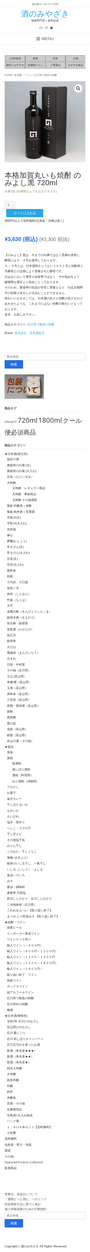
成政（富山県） (17, 729)
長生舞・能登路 (17, 623)
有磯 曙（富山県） (19, 682)
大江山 (11, 647)
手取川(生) (14, 517)
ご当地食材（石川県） (22, 904)
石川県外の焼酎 (17, 1004)
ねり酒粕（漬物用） (24, 781)
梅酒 (10, 1010)
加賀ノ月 (13, 588)
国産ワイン (14, 980)
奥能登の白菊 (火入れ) (21, 471)
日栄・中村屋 (16, 664)
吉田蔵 (11, 529)
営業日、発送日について (21, 1194)
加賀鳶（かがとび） (20, 629)
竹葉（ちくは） (17, 600)
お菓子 (11, 793)
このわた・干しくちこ (22, 851)
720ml (27, 420)
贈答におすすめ (15, 65)
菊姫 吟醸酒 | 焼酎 (19, 506)
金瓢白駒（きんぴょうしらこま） (29, 611)
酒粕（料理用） (21, 775)
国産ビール (14, 927)
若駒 (10, 711)
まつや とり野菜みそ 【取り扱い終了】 (33, 916)
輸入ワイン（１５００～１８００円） (32, 963)
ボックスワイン (17, 986)
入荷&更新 (15, 58)
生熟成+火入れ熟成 (20, 1115)
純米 (10, 1091)
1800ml (50, 420)
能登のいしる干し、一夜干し (26, 863)
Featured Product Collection (24, 1162)
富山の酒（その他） (20, 741)
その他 (9, 1156)
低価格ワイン (35, 65)
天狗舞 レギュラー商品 (27, 488)
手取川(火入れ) (17, 523)
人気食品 (55, 65)
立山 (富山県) (15, 676)
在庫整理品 (14, 1109)
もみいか (13, 810)
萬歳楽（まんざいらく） (23, 653)
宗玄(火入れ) (17, 564)
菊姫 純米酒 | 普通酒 (21, 512)
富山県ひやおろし (19, 1027)
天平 (10, 606)
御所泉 (11, 570)
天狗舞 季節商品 (22, 494)
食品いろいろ (16, 875)
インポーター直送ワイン (23, 933)
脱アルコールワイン (20, 992)
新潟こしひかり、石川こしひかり (29, 898)
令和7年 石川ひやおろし (23, 1021)
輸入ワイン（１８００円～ (25, 969)
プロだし (13, 787)
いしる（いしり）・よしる (25, 869)
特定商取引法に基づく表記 (23, 1204)
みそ (10, 881)
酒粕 (10, 758)
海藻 (10, 752)
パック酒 (13, 1121)
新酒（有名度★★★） (22, 1051)
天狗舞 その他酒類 (23, 500)
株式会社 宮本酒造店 (30, 333)
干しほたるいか (17, 804)
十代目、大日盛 (17, 582)
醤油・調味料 (16, 887)
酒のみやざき (45, 14)
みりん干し (14, 846)
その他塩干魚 (16, 840)
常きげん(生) (15, 547)
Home (8, 75)
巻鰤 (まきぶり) (17, 857)
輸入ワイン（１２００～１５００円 (31, 957)
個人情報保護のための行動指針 (26, 1209)
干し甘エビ (14, 834)
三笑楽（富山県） (19, 700)
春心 (10, 535)
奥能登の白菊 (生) (18, 465)
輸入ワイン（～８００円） (25, 945)
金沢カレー (14, 799)
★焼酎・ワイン (23, 75)
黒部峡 (11, 717)
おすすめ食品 (75, 65)
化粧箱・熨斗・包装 (18, 1144)
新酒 (35, 58)
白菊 (75, 58)
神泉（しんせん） (19, 594)
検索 (14, 364)
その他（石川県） (19, 670)
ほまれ (11, 658)
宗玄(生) (12, 559)
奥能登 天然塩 (16, 893)
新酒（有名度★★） (20, 1056)
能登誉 (11, 641)
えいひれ (13, 816)
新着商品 (11, 1168)
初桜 (10, 576)
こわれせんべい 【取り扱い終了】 (30, 910)
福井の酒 (13, 459)
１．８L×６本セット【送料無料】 (29, 1127)
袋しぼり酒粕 (19, 769)
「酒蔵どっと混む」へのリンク (26, 1199)
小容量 (11, 1133)
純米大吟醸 (14, 1068)
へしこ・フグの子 (19, 828)
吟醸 (10, 1086)
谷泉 (55, 58)
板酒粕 (15, 763)
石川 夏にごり (16, 1033)
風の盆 (11, 723)
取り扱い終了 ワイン (22, 975)
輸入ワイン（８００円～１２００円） (32, 951)
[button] (78, 88)
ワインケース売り (19, 939)
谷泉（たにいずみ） (20, 477)
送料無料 (11, 1138)
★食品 (9, 747)
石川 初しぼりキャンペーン (25, 1039)
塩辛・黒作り (16, 822)
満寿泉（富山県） (19, 694)
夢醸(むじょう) (17, 541)
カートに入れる (24, 213)
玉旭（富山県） (17, 688)
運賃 (8, 1150)
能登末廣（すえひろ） (22, 617)
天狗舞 (11, 483)
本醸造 (11, 1098)
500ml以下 (11, 421)
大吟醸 (11, 1074)
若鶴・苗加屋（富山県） (23, 706)
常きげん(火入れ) (18, 553)
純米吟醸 (13, 1080)
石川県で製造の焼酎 (45, 75)
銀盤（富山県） (17, 735)
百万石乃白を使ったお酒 (23, 1044)
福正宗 (11, 635)
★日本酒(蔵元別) (16, 454)
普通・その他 (16, 1103)
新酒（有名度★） (19, 1062)
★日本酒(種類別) (16, 1016)
